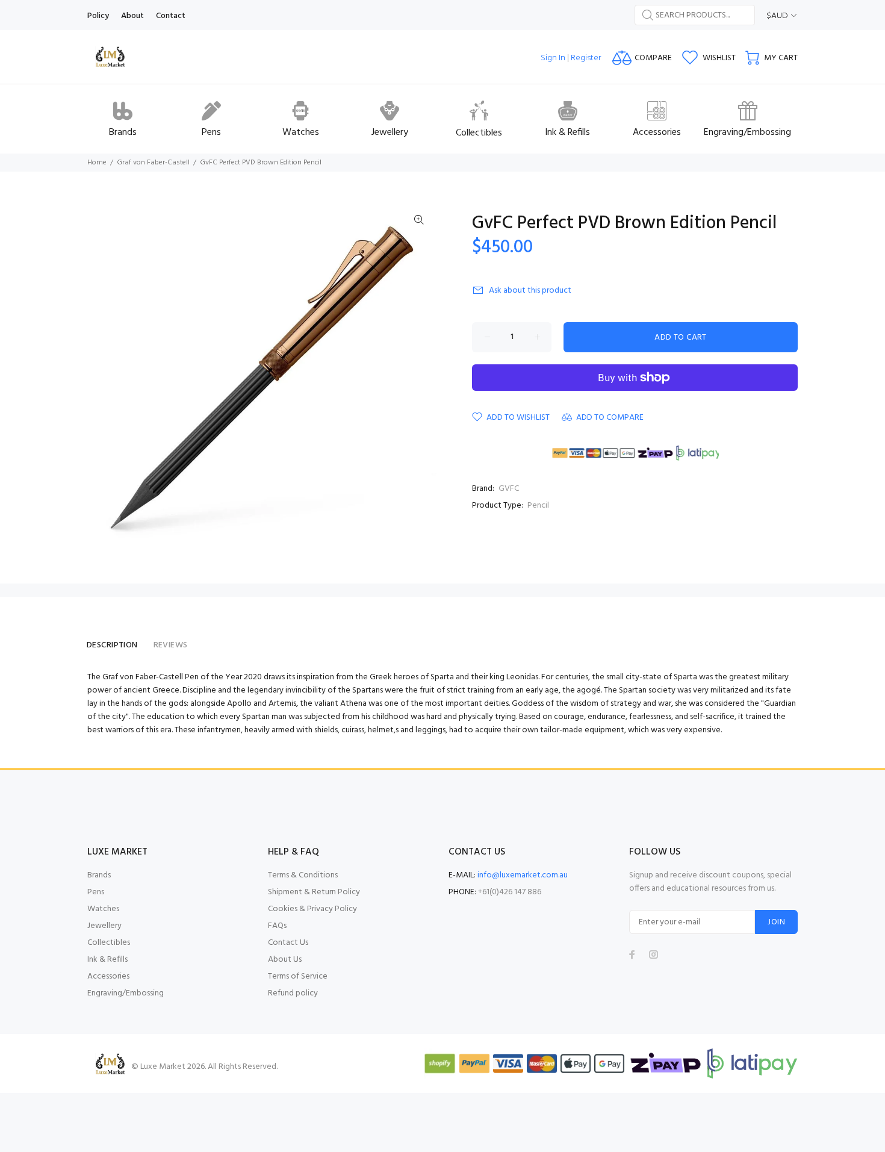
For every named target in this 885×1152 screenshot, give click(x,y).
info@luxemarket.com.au (522, 875)
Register (586, 58)
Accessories (108, 976)
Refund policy (293, 993)
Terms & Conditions (303, 875)
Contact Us (288, 943)
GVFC (508, 489)
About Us (285, 960)
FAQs (277, 926)
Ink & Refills (107, 960)
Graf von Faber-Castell (153, 163)
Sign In (553, 58)
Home (97, 163)
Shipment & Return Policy (314, 892)
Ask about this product (530, 290)
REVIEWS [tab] (171, 645)
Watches (103, 909)
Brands (99, 875)
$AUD (777, 16)
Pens (95, 892)
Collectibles (108, 943)
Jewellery (104, 926)
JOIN (776, 922)
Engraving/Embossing (125, 993)
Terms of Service (298, 976)
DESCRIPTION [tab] (112, 645)
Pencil (538, 505)
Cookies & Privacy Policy (312, 909)
